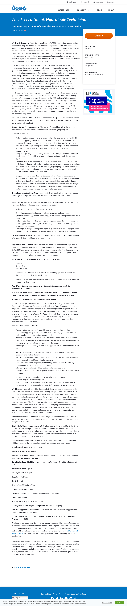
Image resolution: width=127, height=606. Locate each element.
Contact (111, 2)
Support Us (99, 2)
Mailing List (72, 2)
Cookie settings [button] (107, 602)
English (17, 598)
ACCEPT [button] (119, 602)
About (111, 10)
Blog (99, 10)
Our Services (83, 10)
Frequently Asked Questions (75, 594)
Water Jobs (63, 10)
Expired (99, 36)
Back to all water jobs (21, 567)
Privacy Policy (58, 594)
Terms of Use (46, 594)
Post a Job (85, 2)
